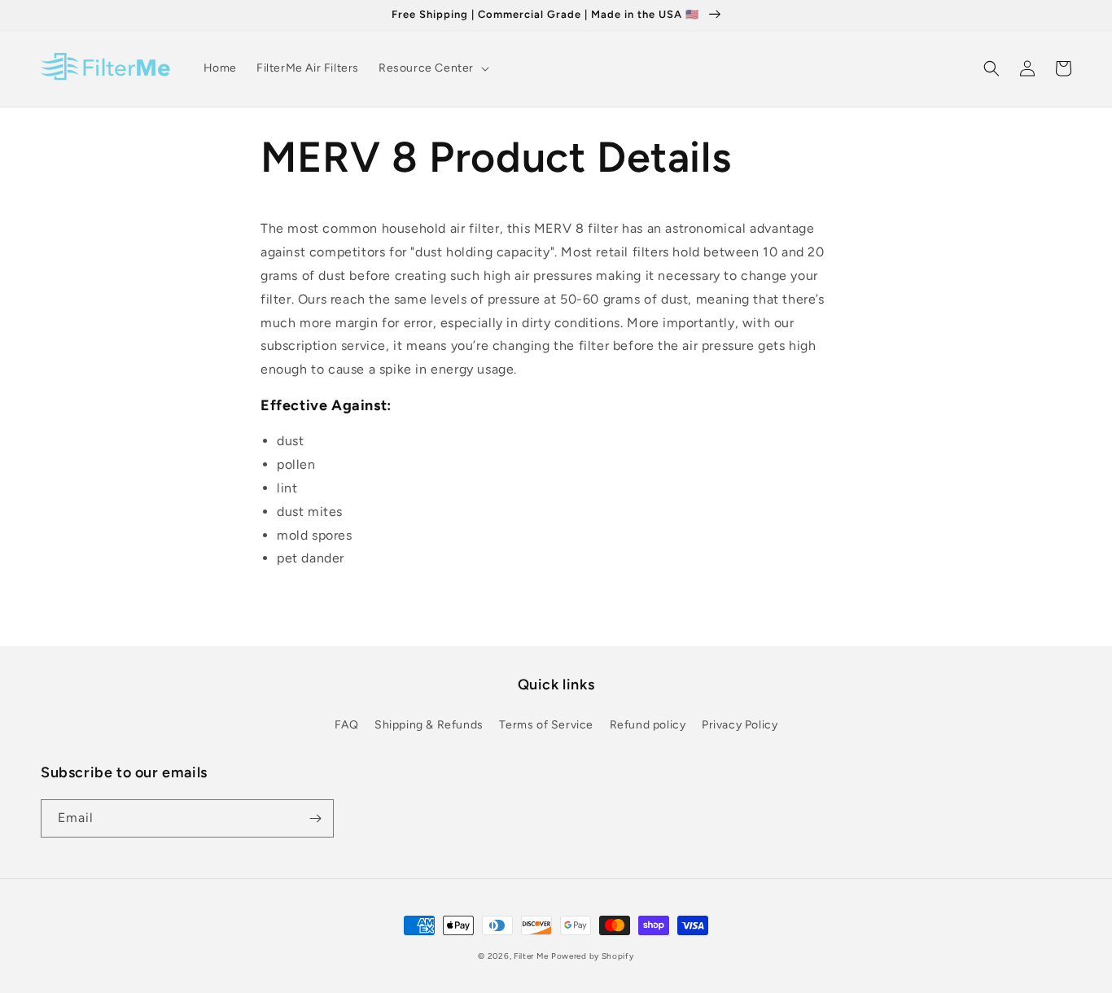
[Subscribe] (315, 818)
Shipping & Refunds (429, 725)
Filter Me (531, 956)
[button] (432, 68)
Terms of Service (546, 725)
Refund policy (648, 725)
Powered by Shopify (592, 956)
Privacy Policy (739, 725)
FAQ (347, 725)
